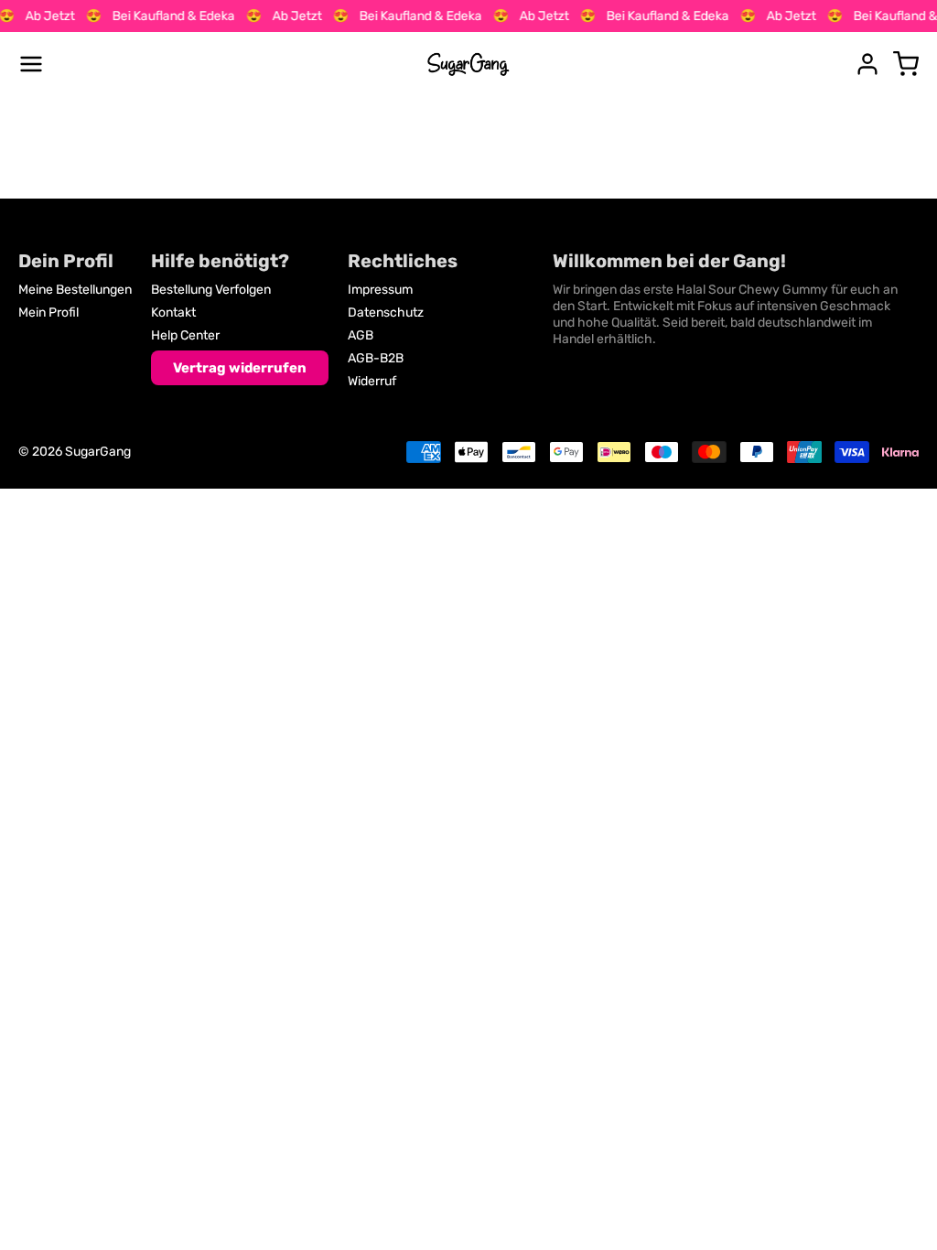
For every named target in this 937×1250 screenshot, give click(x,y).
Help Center (185, 335)
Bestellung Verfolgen (211, 289)
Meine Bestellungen (75, 289)
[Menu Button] (31, 64)
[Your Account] (867, 64)
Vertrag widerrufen (240, 368)
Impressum (380, 289)
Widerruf (372, 381)
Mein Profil (48, 312)
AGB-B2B (376, 358)
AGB (360, 335)
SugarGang (98, 451)
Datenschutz (386, 312)
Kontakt (173, 312)
